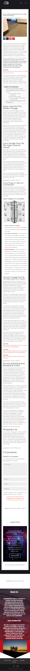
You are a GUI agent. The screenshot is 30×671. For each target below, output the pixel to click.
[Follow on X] (7, 38)
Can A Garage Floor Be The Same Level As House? (15, 91)
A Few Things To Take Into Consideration (15, 94)
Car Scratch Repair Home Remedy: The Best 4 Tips (15, 532)
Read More (15, 555)
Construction (6, 18)
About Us (15, 660)
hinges (18, 225)
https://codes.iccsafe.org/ (15, 424)
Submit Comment (15, 498)
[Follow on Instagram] (10, 38)
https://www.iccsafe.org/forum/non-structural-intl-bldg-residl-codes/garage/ (15, 346)
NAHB (6, 332)
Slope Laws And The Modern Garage (14, 88)
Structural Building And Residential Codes (15, 100)
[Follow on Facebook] (4, 38)
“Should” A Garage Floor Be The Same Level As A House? (17, 98)
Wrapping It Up (9, 102)
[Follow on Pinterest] (13, 38)
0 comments (18, 18)
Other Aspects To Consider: (15, 96)
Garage (12, 18)
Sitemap (22, 660)
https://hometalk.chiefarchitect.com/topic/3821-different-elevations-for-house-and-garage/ (15, 351)
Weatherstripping (9, 249)
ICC (4, 117)
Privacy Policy (7, 660)
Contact (14, 662)
